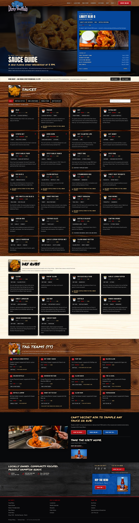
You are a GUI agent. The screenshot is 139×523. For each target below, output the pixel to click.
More (112, 3)
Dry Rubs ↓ (115, 79)
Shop (107, 3)
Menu (68, 3)
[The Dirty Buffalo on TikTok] (102, 468)
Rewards (93, 3)
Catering (101, 3)
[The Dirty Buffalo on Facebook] (96, 468)
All (11, 101)
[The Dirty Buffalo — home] (18, 6)
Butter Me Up (56, 101)
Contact (52, 512)
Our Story (85, 3)
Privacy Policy (11, 519)
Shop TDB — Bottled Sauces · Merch (17, 515)
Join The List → (118, 469)
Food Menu (11, 503)
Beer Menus (11, 510)
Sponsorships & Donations (98, 510)
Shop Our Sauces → (77, 446)
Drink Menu (11, 512)
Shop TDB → (100, 487)
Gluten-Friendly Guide (14, 507)
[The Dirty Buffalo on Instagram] (99, 468)
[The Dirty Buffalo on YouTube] (105, 468)
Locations (77, 3)
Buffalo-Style (20, 101)
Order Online (124, 3)
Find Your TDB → (110, 432)
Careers (93, 507)
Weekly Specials (54, 505)
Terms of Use (21, 519)
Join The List (94, 512)
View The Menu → (78, 432)
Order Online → (94, 432)
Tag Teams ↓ (125, 79)
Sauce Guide (11, 505)
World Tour (45, 101)
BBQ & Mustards (33, 101)
